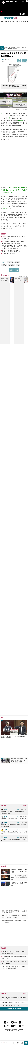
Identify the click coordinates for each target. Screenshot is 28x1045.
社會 (13, 21)
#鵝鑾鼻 (17, 262)
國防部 (3, 113)
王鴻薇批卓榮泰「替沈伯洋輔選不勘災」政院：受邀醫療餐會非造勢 (4, 280)
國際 (6, 21)
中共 (8, 118)
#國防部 (4, 265)
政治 (2, 21)
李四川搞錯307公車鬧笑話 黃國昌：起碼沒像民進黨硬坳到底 (19, 280)
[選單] (1, 17)
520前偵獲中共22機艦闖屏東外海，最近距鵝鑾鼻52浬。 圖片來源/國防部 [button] (14, 86)
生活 (20, 21)
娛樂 (24, 21)
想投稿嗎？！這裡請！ (14, 1008)
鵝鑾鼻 (5, 208)
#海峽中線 (10, 262)
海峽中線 (21, 120)
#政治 (3, 262)
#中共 (18, 265)
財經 (9, 21)
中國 (17, 21)
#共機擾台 (11, 265)
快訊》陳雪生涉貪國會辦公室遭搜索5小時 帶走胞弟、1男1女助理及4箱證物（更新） (14, 190)
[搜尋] (26, 17)
